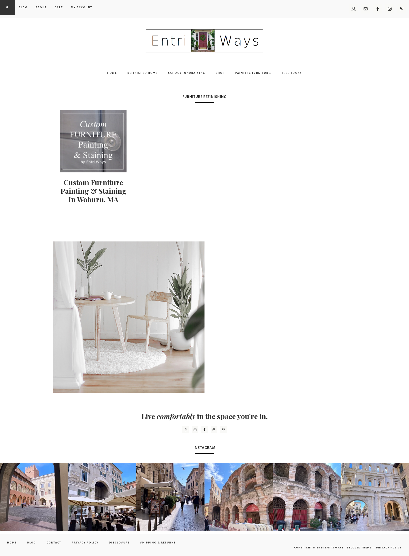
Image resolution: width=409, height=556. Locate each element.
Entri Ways (334, 547)
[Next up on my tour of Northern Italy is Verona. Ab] (34, 497)
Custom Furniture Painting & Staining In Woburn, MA (93, 191)
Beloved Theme (359, 547)
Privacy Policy (389, 547)
